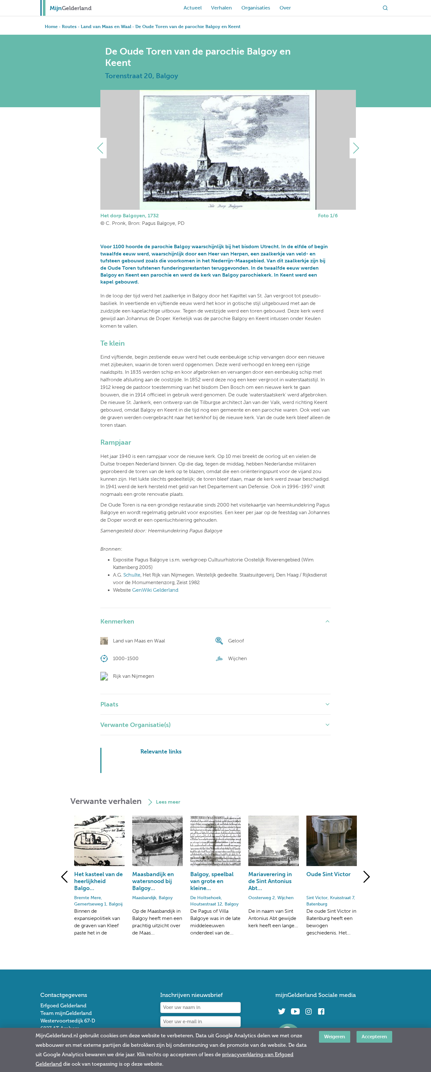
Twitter (281, 1011)
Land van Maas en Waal (106, 26)
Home (51, 26)
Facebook (321, 1011)
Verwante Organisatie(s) (135, 725)
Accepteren (374, 1037)
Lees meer (168, 802)
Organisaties (255, 8)
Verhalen (221, 8)
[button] (103, 148)
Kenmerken (117, 621)
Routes (69, 26)
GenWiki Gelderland (155, 590)
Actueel (193, 8)
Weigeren (334, 1037)
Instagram (308, 1011)
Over (285, 8)
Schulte (131, 575)
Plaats (109, 704)
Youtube (295, 1011)
